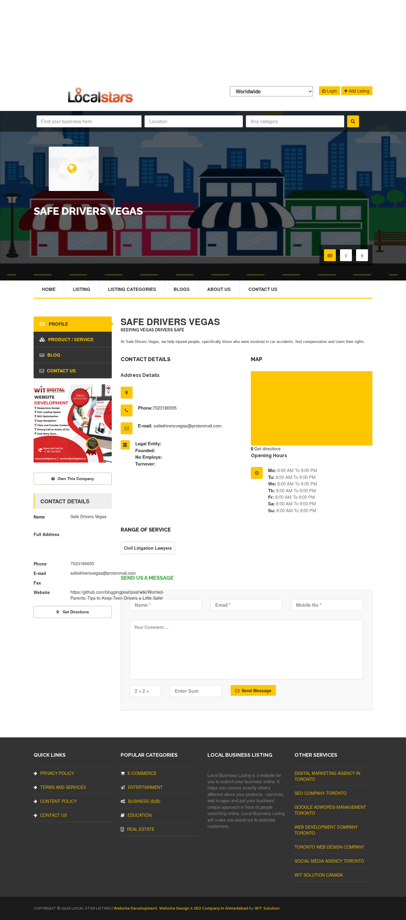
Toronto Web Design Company (329, 847)
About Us (219, 289)
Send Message (255, 690)
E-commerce (142, 773)
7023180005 (165, 408)
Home (49, 289)
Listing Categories (132, 289)
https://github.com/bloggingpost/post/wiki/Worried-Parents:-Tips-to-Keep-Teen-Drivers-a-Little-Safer (117, 595)
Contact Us (262, 289)
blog (53, 355)
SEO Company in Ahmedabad (221, 908)
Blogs (182, 289)
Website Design (174, 908)
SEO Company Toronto (321, 793)
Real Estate (140, 829)
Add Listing (358, 91)
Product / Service (71, 339)
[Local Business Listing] (101, 101)
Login (331, 91)
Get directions (267, 449)
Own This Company (76, 478)
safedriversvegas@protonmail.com (188, 425)
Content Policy (58, 801)
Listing (81, 289)
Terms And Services (63, 787)
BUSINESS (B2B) (144, 801)
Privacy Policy (57, 773)
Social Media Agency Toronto (329, 861)
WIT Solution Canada (319, 875)
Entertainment (145, 787)
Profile (58, 324)
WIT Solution (267, 908)
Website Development (135, 908)
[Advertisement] (203, 41)
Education (140, 815)
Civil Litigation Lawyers (148, 548)
